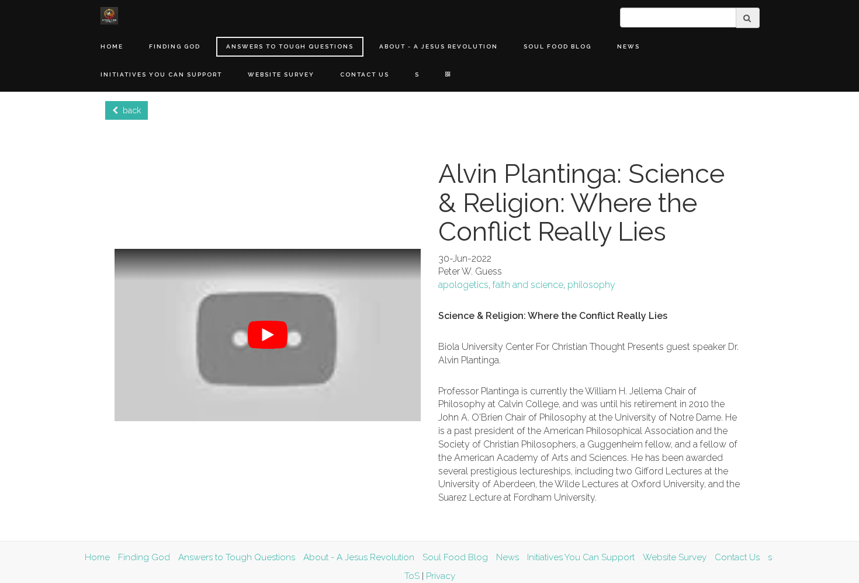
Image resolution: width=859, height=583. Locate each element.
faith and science (528, 284)
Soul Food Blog (557, 46)
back (129, 110)
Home (112, 46)
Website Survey (281, 74)
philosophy (591, 284)
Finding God (174, 46)
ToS (412, 576)
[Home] (109, 16)
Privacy (440, 576)
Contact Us (364, 74)
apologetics (463, 284)
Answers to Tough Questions (290, 46)
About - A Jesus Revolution (438, 46)
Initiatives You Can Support (161, 74)
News (628, 46)
